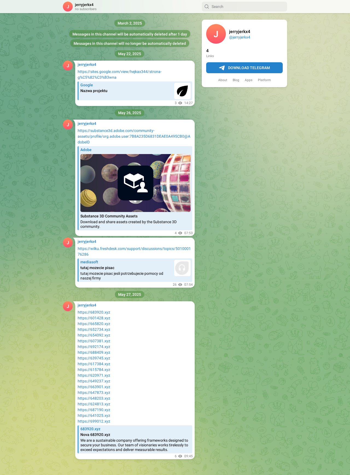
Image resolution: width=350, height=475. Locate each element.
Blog (236, 80)
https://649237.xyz (94, 381)
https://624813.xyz (94, 404)
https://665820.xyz (94, 323)
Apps (248, 80)
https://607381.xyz (94, 341)
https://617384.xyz (94, 364)
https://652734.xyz (94, 329)
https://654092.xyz (94, 335)
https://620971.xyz (94, 375)
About (222, 80)
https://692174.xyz (94, 346)
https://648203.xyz (94, 398)
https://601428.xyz (94, 318)
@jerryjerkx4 (239, 37)
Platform (264, 80)
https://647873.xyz (94, 392)
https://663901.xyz (94, 387)
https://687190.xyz (94, 410)
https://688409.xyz (94, 352)
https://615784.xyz (94, 369)
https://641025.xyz (94, 415)
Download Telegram (249, 68)
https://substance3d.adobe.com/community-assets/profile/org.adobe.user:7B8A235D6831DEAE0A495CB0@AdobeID (134, 136)
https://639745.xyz (94, 358)
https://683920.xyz (94, 312)
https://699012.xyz (94, 421)
